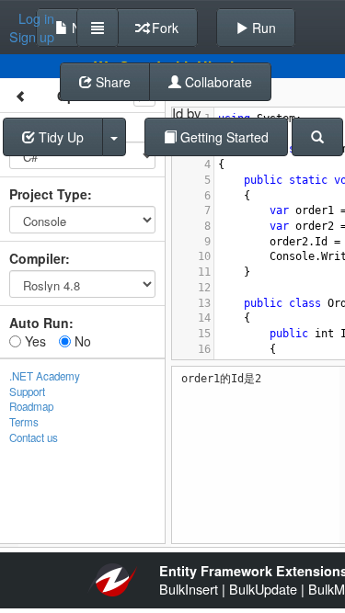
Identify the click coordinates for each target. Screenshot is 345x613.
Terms (24, 421)
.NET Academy (44, 376)
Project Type (48, 194)
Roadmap (31, 406)
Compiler (37, 258)
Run (262, 27)
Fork (163, 27)
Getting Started (223, 137)
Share (111, 82)
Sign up (31, 37)
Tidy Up (59, 137)
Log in (36, 18)
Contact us (33, 437)
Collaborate (216, 82)
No (81, 341)
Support (27, 391)
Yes (33, 341)
